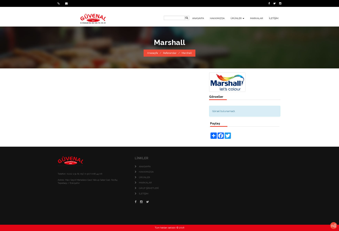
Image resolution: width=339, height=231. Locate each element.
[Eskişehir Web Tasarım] (333, 225)
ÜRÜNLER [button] (236, 18)
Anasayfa (152, 53)
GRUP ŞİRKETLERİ (149, 188)
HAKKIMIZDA (217, 18)
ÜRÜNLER (144, 177)
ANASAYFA (198, 18)
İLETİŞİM (273, 18)
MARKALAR (256, 18)
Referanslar (170, 53)
